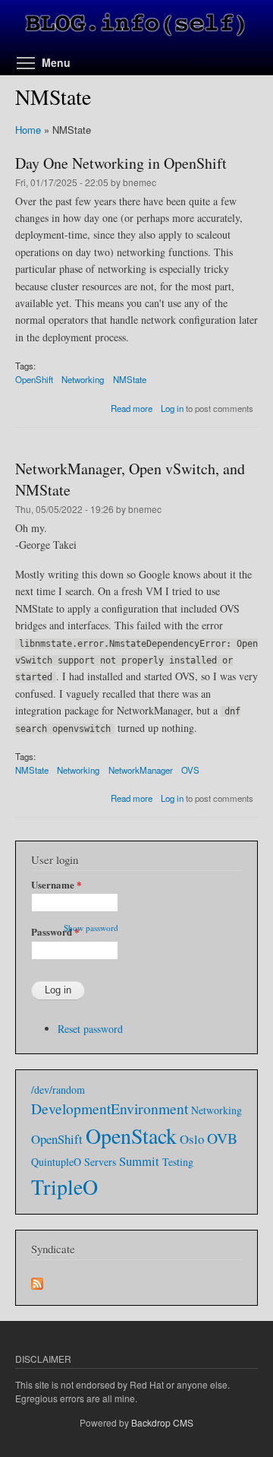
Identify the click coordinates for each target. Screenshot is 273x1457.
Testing (177, 1162)
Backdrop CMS (162, 1422)
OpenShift (34, 379)
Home (28, 129)
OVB (222, 1138)
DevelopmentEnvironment (109, 1108)
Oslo (192, 1139)
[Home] (136, 26)
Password (55, 931)
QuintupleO (56, 1162)
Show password (91, 927)
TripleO (64, 1186)
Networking (82, 379)
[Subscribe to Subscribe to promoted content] (37, 1280)
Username (56, 884)
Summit (139, 1161)
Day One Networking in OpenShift (121, 163)
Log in (172, 408)
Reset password (90, 1028)
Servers (100, 1162)
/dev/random (58, 1089)
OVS (190, 770)
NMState (129, 379)
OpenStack (131, 1135)
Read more (131, 408)
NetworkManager (140, 770)
